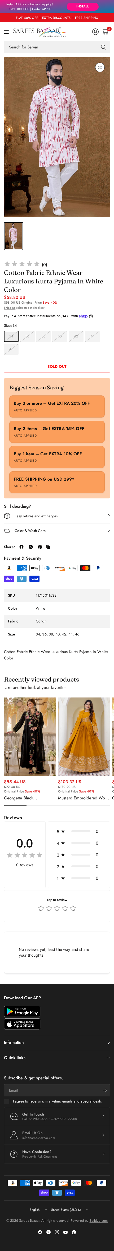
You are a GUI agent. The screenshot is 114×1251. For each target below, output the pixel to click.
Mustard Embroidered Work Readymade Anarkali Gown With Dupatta (83, 798)
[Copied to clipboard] (48, 546)
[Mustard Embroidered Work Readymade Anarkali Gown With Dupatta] (84, 736)
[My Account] (95, 31)
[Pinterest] (74, 1232)
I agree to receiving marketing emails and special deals (57, 1101)
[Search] (103, 47)
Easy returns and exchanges (36, 516)
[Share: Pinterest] (40, 546)
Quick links (14, 1058)
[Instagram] (57, 1232)
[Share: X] (30, 546)
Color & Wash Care (30, 530)
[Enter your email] (104, 1090)
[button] (79, 831)
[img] (22, 265)
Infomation (14, 1042)
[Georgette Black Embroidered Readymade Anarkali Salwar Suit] (30, 736)
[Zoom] (100, 67)
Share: (9, 547)
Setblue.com (99, 1220)
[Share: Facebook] (21, 546)
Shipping (9, 307)
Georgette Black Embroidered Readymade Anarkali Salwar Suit (27, 798)
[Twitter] (48, 1232)
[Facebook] (40, 1232)
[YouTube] (65, 1232)
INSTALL (82, 6)
